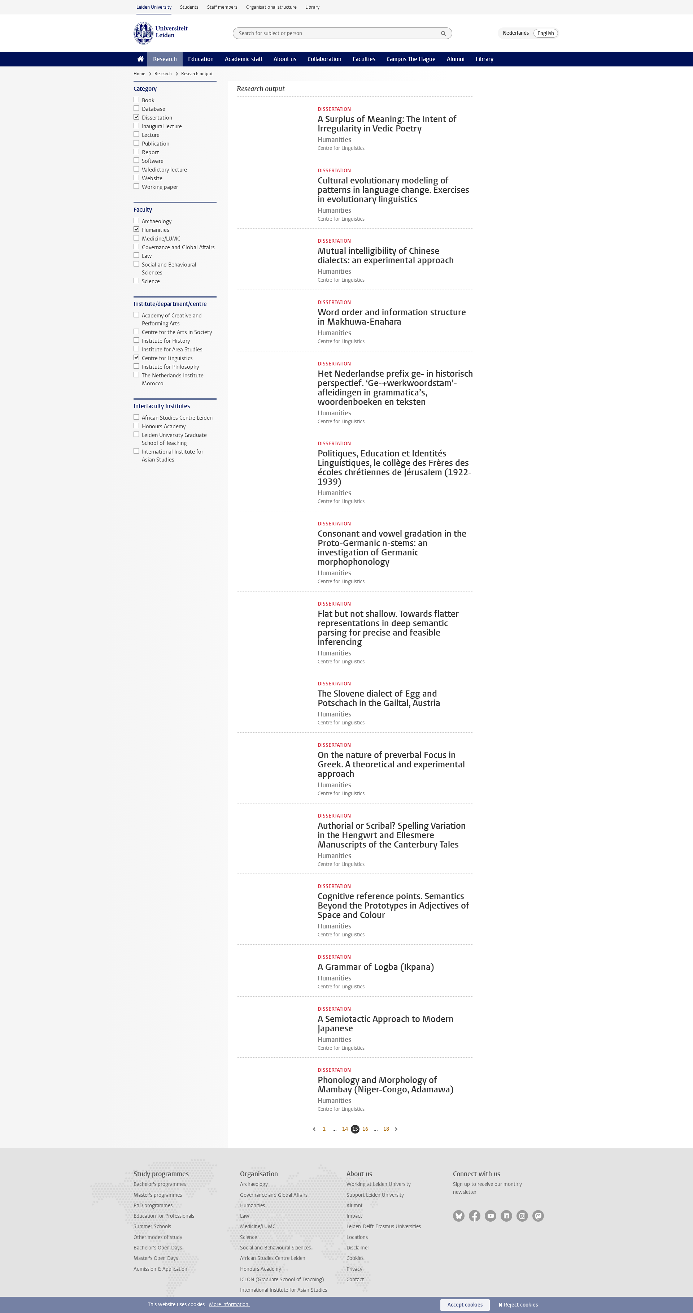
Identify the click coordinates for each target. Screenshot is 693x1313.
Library (312, 7)
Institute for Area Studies (172, 349)
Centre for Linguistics (167, 358)
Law (147, 256)
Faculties (364, 59)
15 (355, 1129)
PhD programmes (153, 1205)
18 (387, 1129)
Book (148, 100)
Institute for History (166, 340)
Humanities (155, 230)
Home (139, 74)
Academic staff (243, 59)
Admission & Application (160, 1269)
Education (201, 59)
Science (151, 281)
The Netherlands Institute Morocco (173, 379)
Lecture (151, 135)
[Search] (443, 33)
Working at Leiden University (378, 1184)
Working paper (160, 187)
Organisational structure (271, 7)
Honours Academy (164, 426)
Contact (355, 1279)
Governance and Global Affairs (178, 247)
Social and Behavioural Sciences (169, 268)
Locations (357, 1237)
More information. (229, 1304)
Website (152, 178)
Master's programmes (158, 1195)
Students (189, 7)
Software (153, 161)
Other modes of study (158, 1237)
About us (285, 59)
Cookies (354, 1258)
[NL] (515, 33)
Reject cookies (521, 1304)
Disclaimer (357, 1247)
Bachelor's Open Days (158, 1247)
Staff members (222, 7)
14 (345, 1129)
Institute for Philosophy (170, 366)
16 (366, 1129)
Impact (354, 1216)
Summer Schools (152, 1226)
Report (150, 152)
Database (153, 109)
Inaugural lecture (162, 126)
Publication (155, 143)
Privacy (354, 1269)
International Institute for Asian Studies (172, 455)
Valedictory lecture (164, 169)
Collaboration (324, 59)
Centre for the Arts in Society (177, 332)
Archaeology (156, 221)
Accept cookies (465, 1304)
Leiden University (153, 7)
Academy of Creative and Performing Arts (172, 319)
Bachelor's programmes (160, 1184)
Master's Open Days (156, 1258)
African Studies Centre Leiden (177, 417)
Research (165, 59)
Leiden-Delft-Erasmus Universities (383, 1226)
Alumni (456, 59)
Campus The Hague (411, 59)
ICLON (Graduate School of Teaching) (282, 1279)
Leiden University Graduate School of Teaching (174, 439)
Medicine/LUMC (161, 238)
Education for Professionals (164, 1216)
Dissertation (157, 117)
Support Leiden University (375, 1195)
